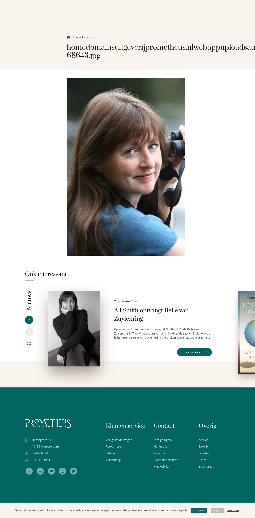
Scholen (204, 453)
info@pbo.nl (40, 453)
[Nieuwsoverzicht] (29, 343)
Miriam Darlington (84, 37)
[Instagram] (62, 471)
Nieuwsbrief (161, 467)
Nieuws (203, 440)
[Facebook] (29, 471)
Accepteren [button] (199, 510)
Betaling (111, 453)
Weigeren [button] (217, 510)
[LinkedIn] (40, 471)
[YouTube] (51, 471)
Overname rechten (166, 460)
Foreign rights (163, 440)
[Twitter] (73, 471)
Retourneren (114, 446)
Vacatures (160, 453)
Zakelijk (203, 446)
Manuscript (161, 446)
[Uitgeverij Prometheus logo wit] (48, 423)
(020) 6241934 (41, 460)
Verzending (113, 460)
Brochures (205, 467)
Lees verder (195, 352)
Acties (202, 460)
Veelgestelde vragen (119, 440)
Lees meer (233, 510)
